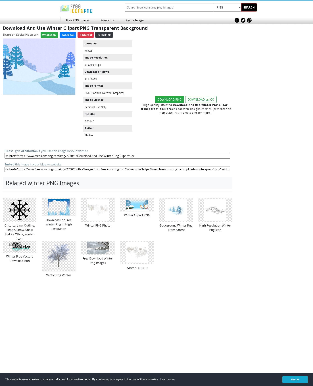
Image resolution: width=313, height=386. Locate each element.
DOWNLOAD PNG (169, 99)
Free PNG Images (78, 20)
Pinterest (85, 35)
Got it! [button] (295, 379)
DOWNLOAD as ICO (201, 99)
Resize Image (135, 20)
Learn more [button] (167, 379)
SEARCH (249, 7)
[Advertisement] (39, 121)
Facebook (67, 35)
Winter (88, 50)
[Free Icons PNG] (76, 8)
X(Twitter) (104, 35)
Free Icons (108, 20)
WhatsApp (49, 35)
